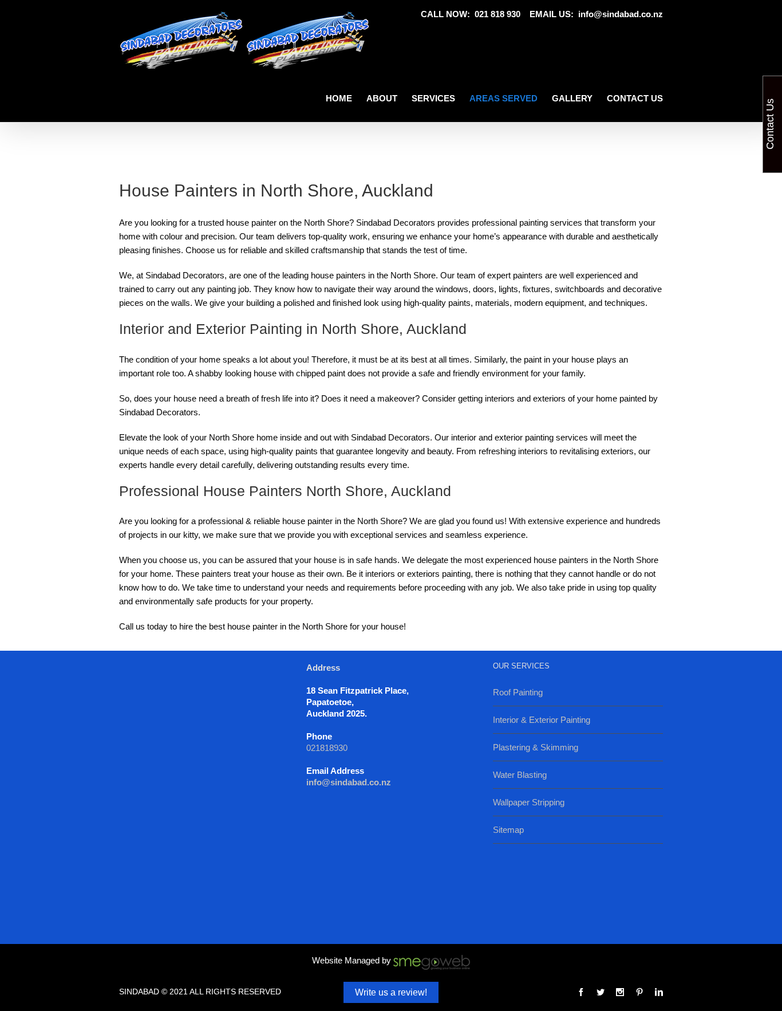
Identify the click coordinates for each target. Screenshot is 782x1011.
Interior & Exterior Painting (541, 720)
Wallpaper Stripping (528, 802)
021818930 (326, 748)
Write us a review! (391, 992)
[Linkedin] (659, 992)
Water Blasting (520, 775)
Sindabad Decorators (158, 412)
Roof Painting (518, 692)
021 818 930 (497, 14)
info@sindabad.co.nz (620, 14)
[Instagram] (620, 992)
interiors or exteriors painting (418, 574)
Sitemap (508, 830)
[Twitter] (601, 992)
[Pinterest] (639, 992)
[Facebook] (581, 992)
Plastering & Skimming (535, 747)
